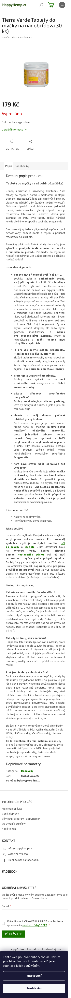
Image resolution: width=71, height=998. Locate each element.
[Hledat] (41, 5)
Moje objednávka (12, 809)
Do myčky (27, 771)
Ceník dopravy (10, 814)
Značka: (17, 38)
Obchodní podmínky (14, 824)
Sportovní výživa (51, 949)
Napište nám (9, 829)
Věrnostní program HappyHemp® (21, 819)
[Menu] (62, 5)
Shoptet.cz (32, 949)
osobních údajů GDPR (34, 925)
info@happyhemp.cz (20, 849)
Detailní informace (12, 130)
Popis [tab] (8, 166)
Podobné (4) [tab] (22, 166)
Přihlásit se (13, 934)
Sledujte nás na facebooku (23, 860)
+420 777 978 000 (18, 854)
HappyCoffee (16, 949)
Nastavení (34, 976)
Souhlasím (34, 988)
